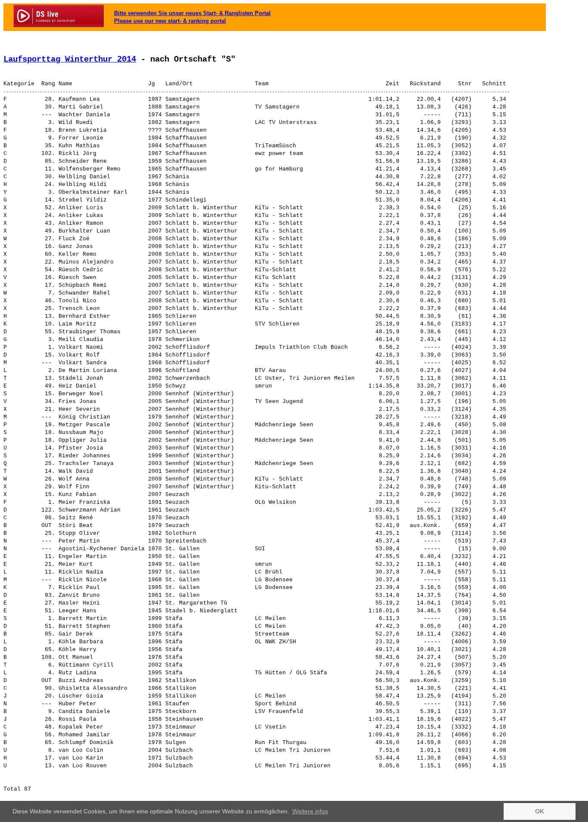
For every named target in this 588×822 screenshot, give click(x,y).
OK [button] (539, 811)
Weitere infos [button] (310, 811)
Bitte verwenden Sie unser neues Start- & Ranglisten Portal (192, 13)
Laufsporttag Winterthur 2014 (69, 59)
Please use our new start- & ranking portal (170, 21)
